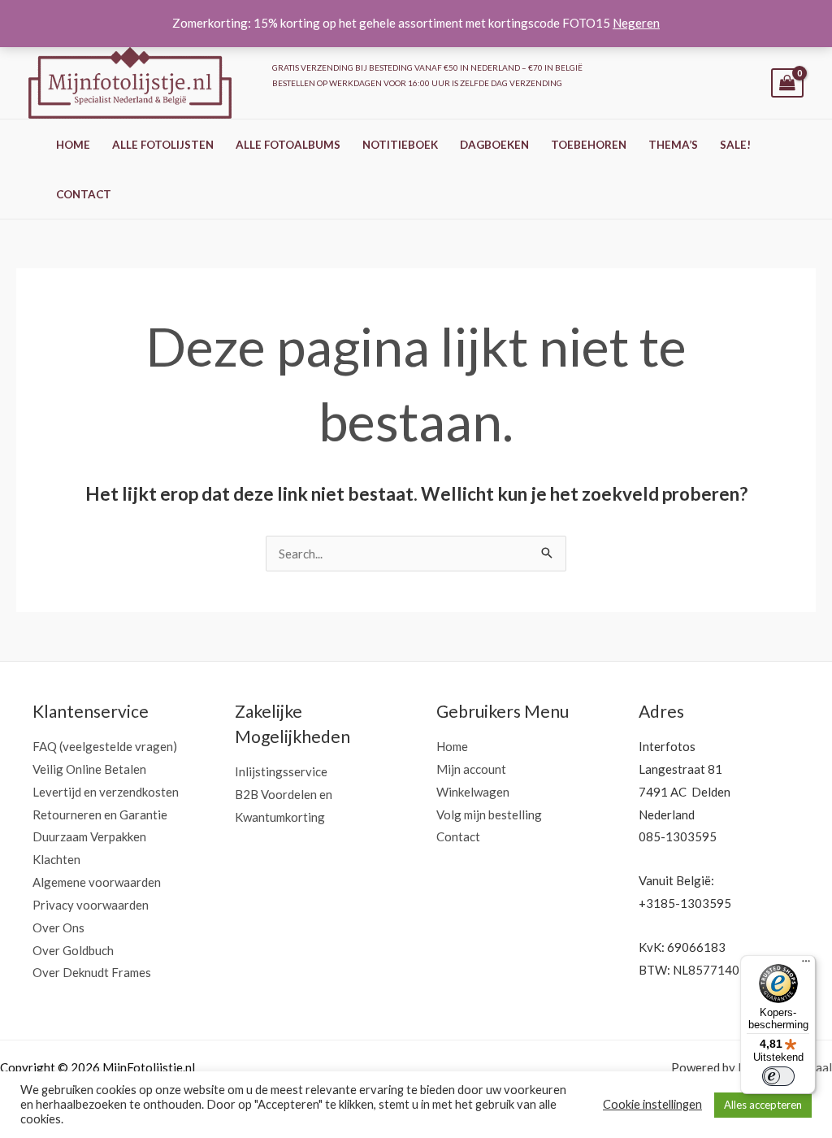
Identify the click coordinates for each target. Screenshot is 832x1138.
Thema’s (673, 144)
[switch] (778, 1076)
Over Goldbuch (73, 950)
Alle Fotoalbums (288, 144)
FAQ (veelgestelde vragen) (104, 746)
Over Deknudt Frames (91, 972)
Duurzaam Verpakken (89, 836)
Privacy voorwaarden (90, 904)
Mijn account (471, 769)
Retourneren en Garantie (99, 814)
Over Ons (58, 927)
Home (73, 144)
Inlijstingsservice (281, 771)
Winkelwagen (472, 791)
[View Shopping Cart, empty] (787, 83)
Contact (83, 194)
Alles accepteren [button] (763, 1104)
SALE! (735, 144)
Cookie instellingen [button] (652, 1104)
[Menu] (806, 965)
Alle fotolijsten (163, 144)
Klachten (56, 859)
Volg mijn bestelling (489, 814)
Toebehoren (588, 144)
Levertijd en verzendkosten (105, 791)
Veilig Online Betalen (89, 769)
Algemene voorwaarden (96, 882)
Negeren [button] (636, 22)
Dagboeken (494, 144)
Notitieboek (400, 144)
